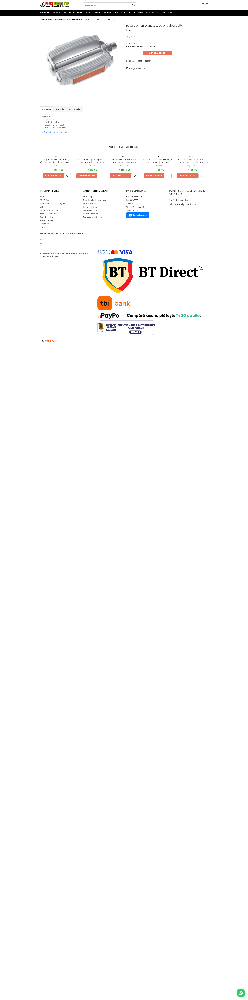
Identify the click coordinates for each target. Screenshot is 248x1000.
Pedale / (76, 19)
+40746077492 (180, 199)
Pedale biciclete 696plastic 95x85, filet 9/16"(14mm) (124, 161)
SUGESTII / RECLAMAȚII (149, 12)
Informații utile (49, 190)
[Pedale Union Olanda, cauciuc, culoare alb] (81, 59)
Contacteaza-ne (140, 215)
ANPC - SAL (45, 200)
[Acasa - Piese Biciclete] (54, 4)
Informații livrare (90, 207)
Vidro (42, 207)
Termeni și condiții (48, 213)
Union (128, 30)
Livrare (108, 12)
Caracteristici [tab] (60, 109)
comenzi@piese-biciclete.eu (186, 204)
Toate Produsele (49, 12)
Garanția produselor (91, 213)
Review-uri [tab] (75, 109)
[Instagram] (41, 242)
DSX (57, 156)
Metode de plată (90, 210)
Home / (44, 19)
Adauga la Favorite (136, 68)
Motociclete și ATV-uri (49, 210)
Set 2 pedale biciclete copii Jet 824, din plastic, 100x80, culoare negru (157, 161)
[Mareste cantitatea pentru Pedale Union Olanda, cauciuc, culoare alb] (138, 53)
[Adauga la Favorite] (67, 175)
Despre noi (44, 223)
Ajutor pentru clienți (96, 190)
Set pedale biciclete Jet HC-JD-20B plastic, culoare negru (57, 161)
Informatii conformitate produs (55, 132)
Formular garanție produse (94, 217)
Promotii (167, 12)
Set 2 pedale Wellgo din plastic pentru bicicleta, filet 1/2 (191, 161)
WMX (90, 156)
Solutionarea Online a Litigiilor (53, 203)
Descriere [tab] (46, 109)
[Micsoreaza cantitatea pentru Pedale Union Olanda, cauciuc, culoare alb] (128, 53)
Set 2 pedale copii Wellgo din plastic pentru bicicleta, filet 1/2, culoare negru (90, 161)
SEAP (87, 12)
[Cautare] (133, 4)
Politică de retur (90, 203)
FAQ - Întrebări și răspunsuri (95, 200)
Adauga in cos (157, 53)
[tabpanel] (81, 59)
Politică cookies (46, 220)
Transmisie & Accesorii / (60, 19)
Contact (97, 12)
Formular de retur (125, 12)
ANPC (42, 196)
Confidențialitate (47, 217)
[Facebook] (41, 239)
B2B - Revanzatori (73, 12)
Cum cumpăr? (89, 196)
